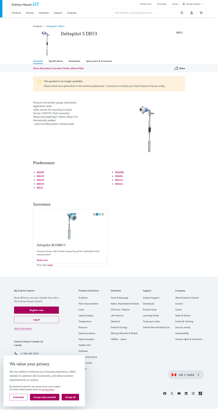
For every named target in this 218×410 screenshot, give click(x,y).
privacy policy (48, 389)
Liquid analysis (86, 315)
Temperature (85, 321)
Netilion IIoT (85, 345)
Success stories (183, 327)
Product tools (145, 4)
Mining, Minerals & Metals (124, 333)
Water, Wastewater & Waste (125, 303)
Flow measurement (88, 303)
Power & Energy (119, 327)
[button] (36, 310)
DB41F (40, 176)
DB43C (40, 183)
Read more (42, 260)
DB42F (40, 180)
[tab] (39, 61)
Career (178, 309)
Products (37, 26)
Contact (175, 4)
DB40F (40, 172)
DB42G (119, 183)
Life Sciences (117, 315)
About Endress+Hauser (187, 297)
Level (81, 309)
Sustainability (182, 333)
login (50, 264)
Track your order (151, 321)
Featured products (88, 356)
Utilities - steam (118, 339)
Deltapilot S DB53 (55, 26)
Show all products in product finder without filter (58, 68)
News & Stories (183, 315)
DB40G (119, 176)
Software (83, 350)
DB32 (40, 187)
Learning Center (151, 315)
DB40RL (119, 172)
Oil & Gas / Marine (120, 309)
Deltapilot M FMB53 (51, 245)
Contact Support (151, 297)
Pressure (83, 327)
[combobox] (195, 4)
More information (23, 328)
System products (87, 333)
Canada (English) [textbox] (193, 4)
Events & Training (184, 321)
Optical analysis (86, 339)
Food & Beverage (119, 297)
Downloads (162, 4)
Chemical (115, 321)
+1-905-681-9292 (29, 353)
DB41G (119, 180)
